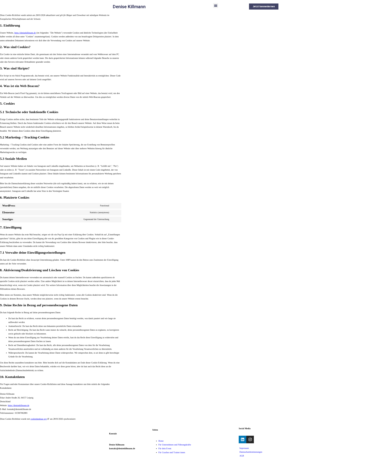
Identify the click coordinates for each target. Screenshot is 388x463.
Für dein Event (164, 448)
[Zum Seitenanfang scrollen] (1, 461)
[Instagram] (250, 439)
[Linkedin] (242, 439)
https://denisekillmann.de (25, 33)
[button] (215, 5)
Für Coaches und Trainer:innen (171, 452)
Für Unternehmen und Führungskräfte (174, 445)
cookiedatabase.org (38, 419)
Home (161, 441)
